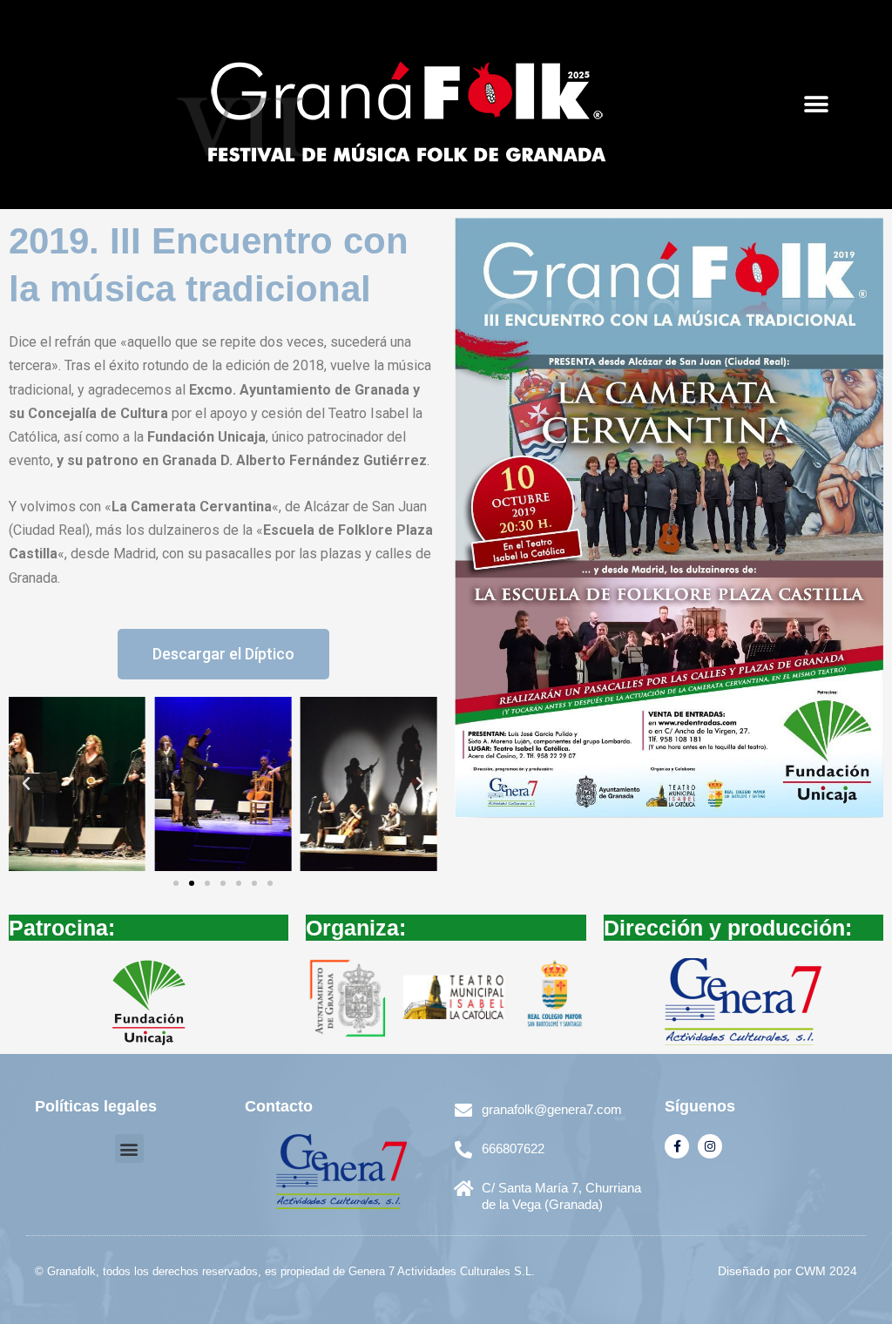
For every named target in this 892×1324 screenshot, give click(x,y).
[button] (815, 105)
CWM (810, 1271)
